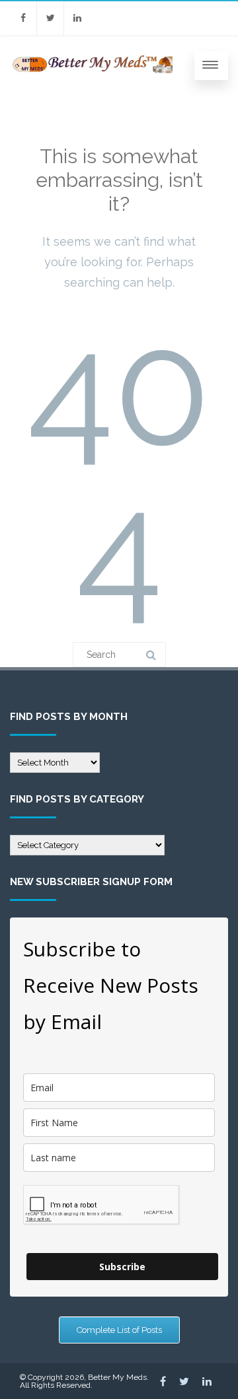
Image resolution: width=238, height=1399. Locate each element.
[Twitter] (50, 18)
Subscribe (122, 1266)
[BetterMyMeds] (93, 73)
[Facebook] (23, 18)
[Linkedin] (77, 18)
